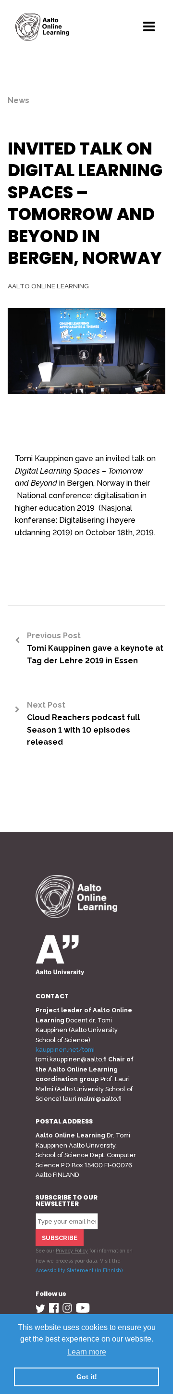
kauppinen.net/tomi (65, 1049)
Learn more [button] (86, 1352)
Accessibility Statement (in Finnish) (79, 1270)
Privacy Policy (72, 1250)
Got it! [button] (86, 1377)
